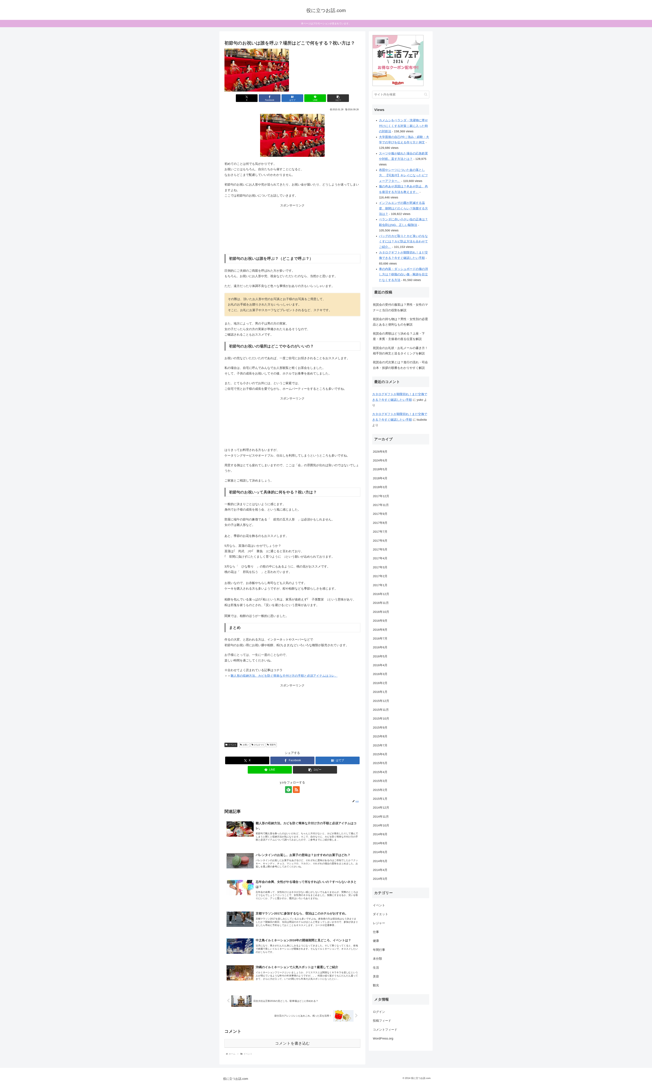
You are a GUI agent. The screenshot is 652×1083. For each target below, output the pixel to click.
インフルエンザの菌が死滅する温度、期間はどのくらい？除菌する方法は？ (403, 208)
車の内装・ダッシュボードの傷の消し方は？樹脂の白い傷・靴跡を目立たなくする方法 (403, 274)
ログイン (379, 1012)
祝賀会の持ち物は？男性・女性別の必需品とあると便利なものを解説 (400, 321)
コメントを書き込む (292, 1043)
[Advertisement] (292, 229)
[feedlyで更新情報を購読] (288, 789)
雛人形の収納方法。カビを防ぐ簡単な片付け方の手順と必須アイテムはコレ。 (284, 675)
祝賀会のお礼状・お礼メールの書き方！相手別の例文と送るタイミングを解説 (400, 350)
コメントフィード (385, 1029)
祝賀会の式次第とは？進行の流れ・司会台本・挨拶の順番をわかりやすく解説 (400, 365)
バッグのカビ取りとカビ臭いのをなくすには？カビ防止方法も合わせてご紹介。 (403, 241)
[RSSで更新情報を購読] (296, 789)
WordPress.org (383, 1038)
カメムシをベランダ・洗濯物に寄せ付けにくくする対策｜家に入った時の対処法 (403, 126)
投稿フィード (382, 1020)
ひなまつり (259, 745)
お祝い (246, 745)
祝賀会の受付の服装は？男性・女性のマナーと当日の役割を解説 (400, 307)
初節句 (273, 745)
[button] (338, 98)
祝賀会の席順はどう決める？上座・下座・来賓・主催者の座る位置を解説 (399, 336)
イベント (232, 745)
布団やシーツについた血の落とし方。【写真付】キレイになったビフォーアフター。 (403, 175)
